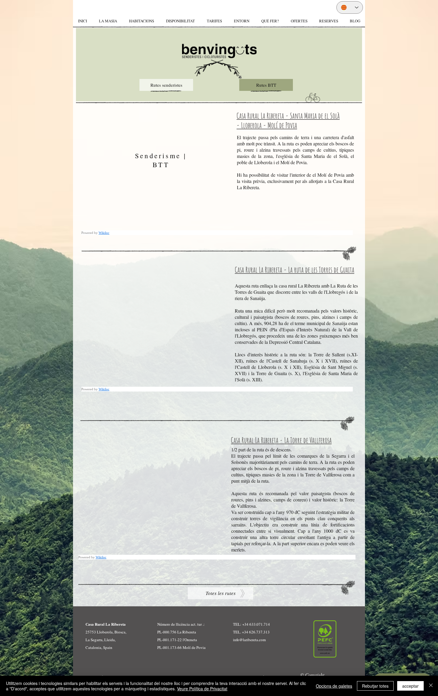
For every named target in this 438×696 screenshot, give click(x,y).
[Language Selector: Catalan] (349, 7)
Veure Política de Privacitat (202, 689)
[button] (141, 21)
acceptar (410, 686)
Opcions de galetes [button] (334, 686)
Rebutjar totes (375, 686)
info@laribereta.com (249, 639)
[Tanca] (430, 686)
